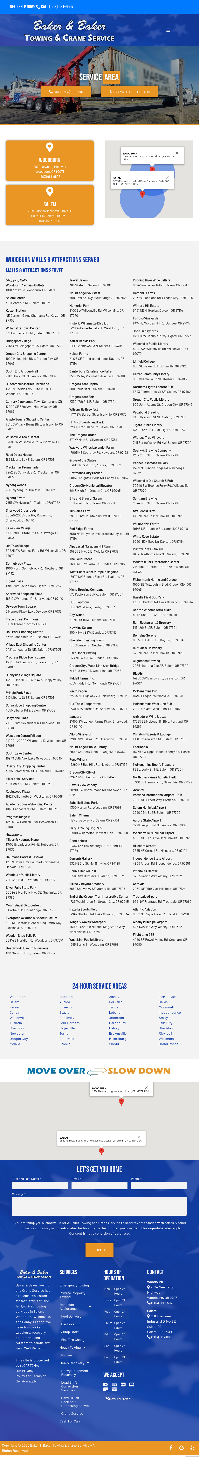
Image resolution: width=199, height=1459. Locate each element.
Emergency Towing (74, 1285)
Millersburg (117, 1038)
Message (18, 1194)
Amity (163, 1017)
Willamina (166, 1038)
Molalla (15, 1044)
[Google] (181, 1448)
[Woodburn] (50, 147)
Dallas (163, 1002)
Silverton (66, 1007)
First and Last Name (26, 1178)
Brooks (64, 1044)
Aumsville (66, 1038)
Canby (14, 1012)
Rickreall (165, 1033)
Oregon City (19, 1038)
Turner (64, 1033)
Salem (50, 204)
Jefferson (116, 1017)
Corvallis (115, 1002)
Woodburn (49, 160)
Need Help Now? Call (29, 7)
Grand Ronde (169, 1044)
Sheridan (166, 1028)
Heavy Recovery (72, 1363)
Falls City (165, 1023)
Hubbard (66, 996)
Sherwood (18, 1028)
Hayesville (67, 1028)
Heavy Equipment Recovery (74, 1372)
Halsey (114, 1028)
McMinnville (168, 996)
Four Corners (69, 1023)
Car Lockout (70, 1324)
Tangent (115, 1007)
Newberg (17, 1033)
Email (76, 1178)
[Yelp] (192, 1448)
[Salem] (50, 191)
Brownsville (118, 1033)
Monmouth (167, 1007)
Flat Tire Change (73, 1339)
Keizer (15, 1007)
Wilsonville (18, 1017)
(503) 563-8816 (161, 1337)
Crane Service (72, 1413)
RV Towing (69, 1355)
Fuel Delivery (71, 1316)
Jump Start (70, 1332)
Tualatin (16, 1023)
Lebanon (115, 1012)
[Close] (177, 153)
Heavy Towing (70, 1347)
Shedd (114, 1044)
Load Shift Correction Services (69, 1386)
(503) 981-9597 (61, 7)
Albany (114, 996)
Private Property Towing (72, 1295)
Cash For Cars (70, 1421)
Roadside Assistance (68, 1306)
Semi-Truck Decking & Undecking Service (76, 1402)
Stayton (65, 1012)
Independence (170, 1012)
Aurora (64, 1002)
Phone (136, 1178)
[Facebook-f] (171, 1448)
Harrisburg (117, 1023)
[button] (152, 170)
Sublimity (66, 1017)
